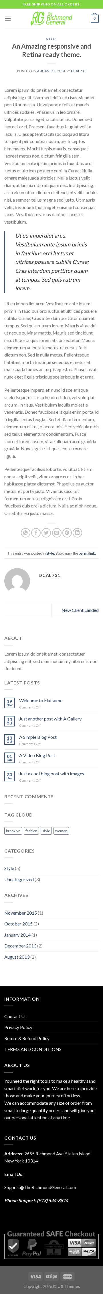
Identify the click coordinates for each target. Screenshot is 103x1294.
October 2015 (18, 923)
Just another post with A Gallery (50, 718)
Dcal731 (78, 71)
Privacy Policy (18, 1027)
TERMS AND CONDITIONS (33, 1049)
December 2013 (20, 945)
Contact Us (15, 1016)
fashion (31, 831)
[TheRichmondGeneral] (51, 19)
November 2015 (20, 912)
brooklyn (13, 831)
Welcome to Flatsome (40, 700)
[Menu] (7, 18)
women (61, 831)
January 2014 (17, 934)
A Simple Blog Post (38, 737)
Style (51, 39)
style (46, 831)
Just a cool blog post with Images (51, 773)
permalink (87, 553)
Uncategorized (19, 879)
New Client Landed (80, 610)
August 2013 (16, 956)
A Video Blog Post (37, 755)
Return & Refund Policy (26, 1038)
